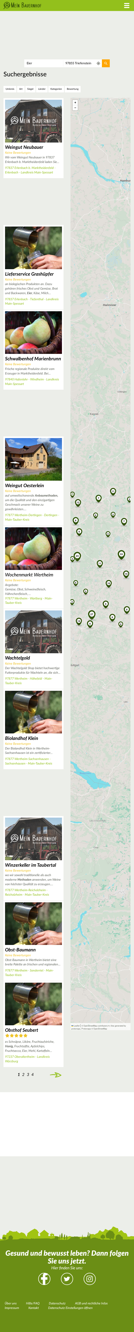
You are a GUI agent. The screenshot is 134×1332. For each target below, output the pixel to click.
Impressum (12, 1308)
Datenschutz (57, 1303)
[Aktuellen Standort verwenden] (98, 63)
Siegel (30, 89)
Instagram (89, 1278)
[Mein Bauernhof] (50, 5)
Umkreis (10, 89)
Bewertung (73, 89)
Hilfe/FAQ (32, 1303)
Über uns (11, 1303)
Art (21, 89)
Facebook (44, 1278)
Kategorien (56, 89)
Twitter (67, 1278)
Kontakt (33, 1308)
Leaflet (76, 1025)
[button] (100, 563)
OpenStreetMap (100, 1028)
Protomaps (86, 1028)
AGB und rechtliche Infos (91, 1303)
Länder (42, 89)
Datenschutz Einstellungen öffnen (70, 1308)
